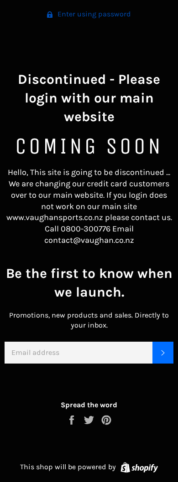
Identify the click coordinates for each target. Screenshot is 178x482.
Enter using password (93, 14)
